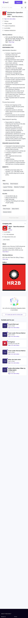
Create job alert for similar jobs (15, 314)
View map (11, 42)
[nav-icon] (25, 2)
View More (5, 251)
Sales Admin (15, 208)
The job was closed (13, 217)
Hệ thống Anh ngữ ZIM (13, 343)
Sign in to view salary (9, 18)
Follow (10, 230)
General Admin (7, 212)
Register (18, 2)
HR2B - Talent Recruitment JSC (16, 227)
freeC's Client (11, 325)
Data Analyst (6, 208)
